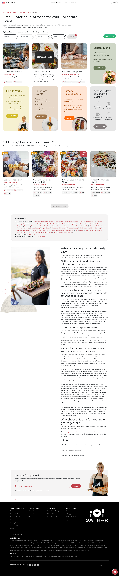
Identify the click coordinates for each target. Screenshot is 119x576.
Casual (39, 236)
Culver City (36, 224)
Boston (78, 226)
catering (17, 535)
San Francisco (95, 230)
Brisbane (54, 556)
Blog (29, 517)
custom (71, 146)
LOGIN (114, 2)
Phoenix (43, 222)
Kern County (84, 222)
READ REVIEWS (100, 126)
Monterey (61, 230)
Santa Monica (35, 226)
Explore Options (56, 3)
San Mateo (24, 232)
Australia (13, 554)
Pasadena (27, 226)
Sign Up (76, 486)
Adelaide (67, 556)
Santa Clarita (68, 232)
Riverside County (72, 228)
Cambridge (84, 226)
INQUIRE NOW (109, 36)
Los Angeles (100, 222)
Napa (76, 230)
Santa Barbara (47, 232)
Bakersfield (91, 222)
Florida (66, 222)
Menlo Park (54, 230)
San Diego (91, 228)
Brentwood (28, 224)
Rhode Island (56, 228)
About (65, 3)
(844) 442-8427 (71, 517)
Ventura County (58, 232)
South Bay (43, 226)
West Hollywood (60, 226)
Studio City (50, 226)
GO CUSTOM (99, 68)
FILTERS (73, 36)
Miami (71, 222)
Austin (56, 222)
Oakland (81, 230)
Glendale (59, 224)
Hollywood (65, 224)
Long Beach (73, 224)
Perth (75, 556)
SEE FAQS (69, 118)
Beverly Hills (21, 224)
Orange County (35, 228)
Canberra (61, 556)
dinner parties (68, 432)
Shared (44, 236)
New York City (24, 228)
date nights (78, 432)
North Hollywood (89, 540)
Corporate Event (24, 12)
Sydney (41, 556)
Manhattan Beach (88, 224)
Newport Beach (45, 228)
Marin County (46, 230)
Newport (63, 228)
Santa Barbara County (36, 232)
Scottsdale (49, 222)
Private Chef (32, 234)
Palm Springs (83, 228)
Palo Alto (88, 230)
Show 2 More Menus (59, 206)
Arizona (37, 222)
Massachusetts (70, 226)
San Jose (77, 545)
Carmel (31, 230)
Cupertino (38, 230)
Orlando (76, 222)
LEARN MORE (12, 115)
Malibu (80, 224)
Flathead (99, 226)
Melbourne (48, 556)
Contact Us (72, 3)
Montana (92, 226)
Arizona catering (9, 12)
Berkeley (26, 230)
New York (104, 548)
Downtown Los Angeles (47, 224)
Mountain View (69, 230)
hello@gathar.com (71, 514)
